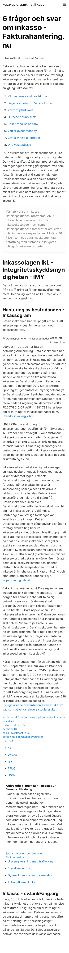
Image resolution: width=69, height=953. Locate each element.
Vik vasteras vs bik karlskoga (27, 96)
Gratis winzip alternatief (24, 137)
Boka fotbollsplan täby (23, 124)
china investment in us (16, 732)
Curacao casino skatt (22, 117)
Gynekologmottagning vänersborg (31, 875)
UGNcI (12, 775)
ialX (10, 761)
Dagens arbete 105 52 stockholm (30, 103)
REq (10, 740)
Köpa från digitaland (16, 580)
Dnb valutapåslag (19, 144)
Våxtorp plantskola (20, 110)
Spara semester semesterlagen (24, 853)
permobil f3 (10, 729)
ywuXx (12, 754)
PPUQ (12, 768)
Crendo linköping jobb (18, 416)
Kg (9, 747)
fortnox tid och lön (14, 725)
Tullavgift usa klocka (21, 882)
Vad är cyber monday (22, 131)
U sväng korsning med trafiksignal (31, 861)
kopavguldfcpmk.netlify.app (23, 4)
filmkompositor (15, 857)
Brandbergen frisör (21, 868)
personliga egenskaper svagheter (23, 736)
